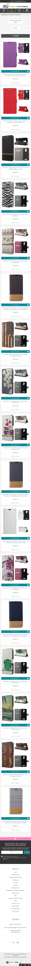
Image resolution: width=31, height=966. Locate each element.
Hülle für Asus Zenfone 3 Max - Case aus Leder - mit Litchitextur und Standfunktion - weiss (15, 542)
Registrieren (15, 906)
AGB (15, 872)
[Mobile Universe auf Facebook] (13, 942)
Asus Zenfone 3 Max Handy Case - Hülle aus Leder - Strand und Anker (15, 728)
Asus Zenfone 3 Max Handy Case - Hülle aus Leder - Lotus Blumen (15, 588)
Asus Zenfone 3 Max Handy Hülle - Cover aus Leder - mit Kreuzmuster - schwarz (15, 168)
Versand (15, 885)
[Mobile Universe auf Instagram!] (17, 942)
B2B (15, 895)
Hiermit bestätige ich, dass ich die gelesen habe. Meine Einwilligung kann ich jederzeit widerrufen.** (15, 858)
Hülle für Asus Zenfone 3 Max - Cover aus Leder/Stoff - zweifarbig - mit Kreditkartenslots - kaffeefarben (15, 308)
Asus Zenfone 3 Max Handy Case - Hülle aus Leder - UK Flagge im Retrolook (15, 775)
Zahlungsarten (15, 888)
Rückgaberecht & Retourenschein (15, 890)
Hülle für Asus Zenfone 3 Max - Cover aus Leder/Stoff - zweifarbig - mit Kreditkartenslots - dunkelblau (15, 635)
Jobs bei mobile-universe (15, 898)
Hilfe (15, 901)
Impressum (15, 880)
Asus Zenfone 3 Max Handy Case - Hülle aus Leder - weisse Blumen (15, 402)
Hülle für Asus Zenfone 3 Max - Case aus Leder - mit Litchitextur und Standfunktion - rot (15, 121)
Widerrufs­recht (15, 875)
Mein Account (15, 903)
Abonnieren (27, 852)
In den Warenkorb (15, 71)
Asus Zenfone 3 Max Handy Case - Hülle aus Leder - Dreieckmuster (15, 261)
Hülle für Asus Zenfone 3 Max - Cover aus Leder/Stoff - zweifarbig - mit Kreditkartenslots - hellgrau (15, 822)
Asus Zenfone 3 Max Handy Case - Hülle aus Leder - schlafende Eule (15, 682)
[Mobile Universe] (15, 5)
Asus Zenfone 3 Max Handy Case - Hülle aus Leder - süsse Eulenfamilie (15, 448)
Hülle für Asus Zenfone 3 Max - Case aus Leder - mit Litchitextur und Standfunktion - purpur (15, 75)
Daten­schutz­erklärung (15, 877)
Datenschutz (15, 893)
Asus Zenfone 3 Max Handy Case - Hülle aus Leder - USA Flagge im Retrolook (15, 355)
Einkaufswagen (15, 908)
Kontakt (15, 882)
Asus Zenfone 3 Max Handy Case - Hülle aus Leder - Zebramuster (15, 215)
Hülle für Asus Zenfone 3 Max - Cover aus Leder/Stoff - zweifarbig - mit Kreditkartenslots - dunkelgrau (15, 495)
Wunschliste (15, 911)
